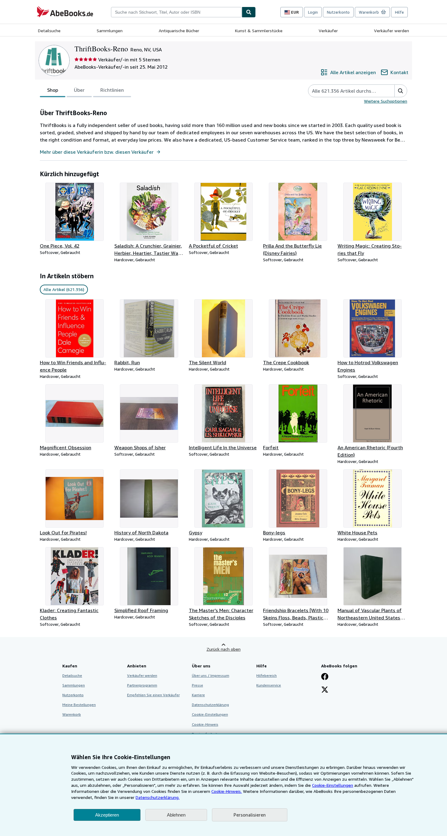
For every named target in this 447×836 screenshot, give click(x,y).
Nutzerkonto (338, 12)
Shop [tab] (52, 90)
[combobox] (176, 12)
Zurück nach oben (223, 649)
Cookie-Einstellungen (332, 785)
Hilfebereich (266, 675)
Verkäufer (328, 30)
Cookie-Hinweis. (226, 791)
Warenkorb (71, 714)
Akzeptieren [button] (107, 814)
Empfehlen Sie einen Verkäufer (153, 695)
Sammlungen (110, 30)
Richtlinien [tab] (112, 90)
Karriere (198, 695)
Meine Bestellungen (79, 704)
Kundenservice (268, 685)
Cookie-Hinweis (205, 724)
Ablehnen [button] (176, 814)
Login (313, 12)
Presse (197, 685)
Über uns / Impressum (210, 675)
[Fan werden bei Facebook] (324, 677)
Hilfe (399, 12)
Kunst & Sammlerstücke (258, 30)
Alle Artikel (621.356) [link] (63, 289)
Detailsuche (49, 30)
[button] (400, 91)
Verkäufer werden (391, 30)
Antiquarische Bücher (179, 30)
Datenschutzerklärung (210, 704)
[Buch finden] (248, 12)
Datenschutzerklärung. (157, 797)
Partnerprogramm (142, 685)
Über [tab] (79, 90)
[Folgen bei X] (324, 690)
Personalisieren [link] (250, 814)
